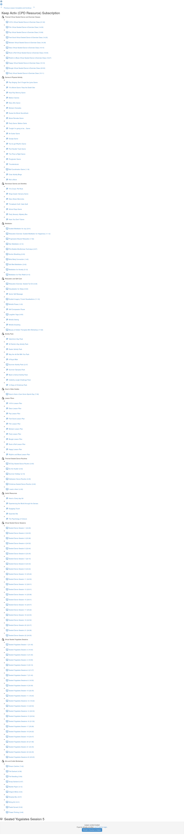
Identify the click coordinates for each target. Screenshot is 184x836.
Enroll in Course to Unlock (92, 830)
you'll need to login (100, 827)
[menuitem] (1, 5)
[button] (1, 2)
